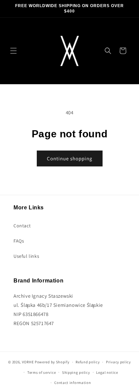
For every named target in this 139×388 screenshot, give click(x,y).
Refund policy (88, 362)
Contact (22, 226)
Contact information (72, 382)
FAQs (18, 241)
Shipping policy (76, 372)
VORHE (28, 362)
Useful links (26, 256)
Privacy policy (118, 362)
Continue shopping (69, 158)
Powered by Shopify (52, 362)
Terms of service (41, 372)
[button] (13, 50)
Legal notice (107, 372)
